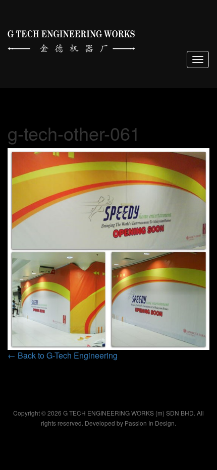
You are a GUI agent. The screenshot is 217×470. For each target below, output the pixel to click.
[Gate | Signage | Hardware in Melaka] (71, 39)
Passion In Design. (150, 423)
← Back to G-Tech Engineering (63, 355)
